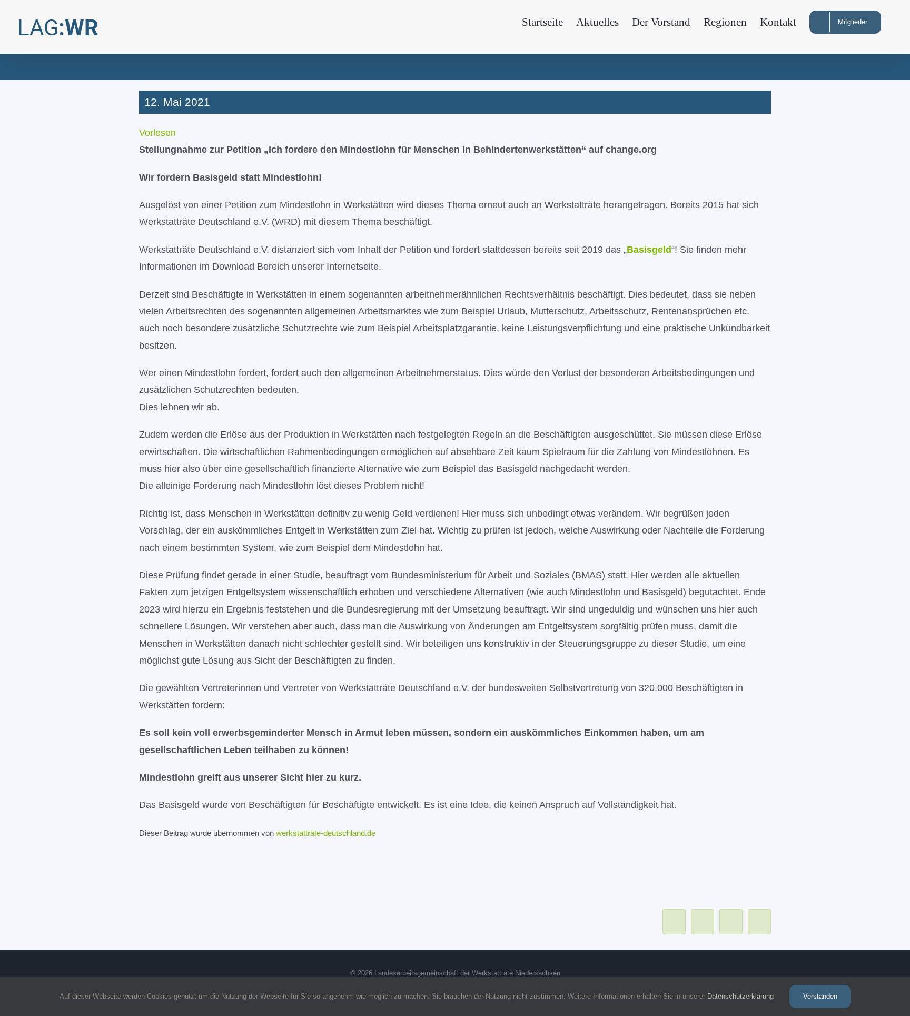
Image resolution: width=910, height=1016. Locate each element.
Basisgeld (649, 249)
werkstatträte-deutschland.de (325, 832)
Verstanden (820, 996)
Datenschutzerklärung (740, 996)
